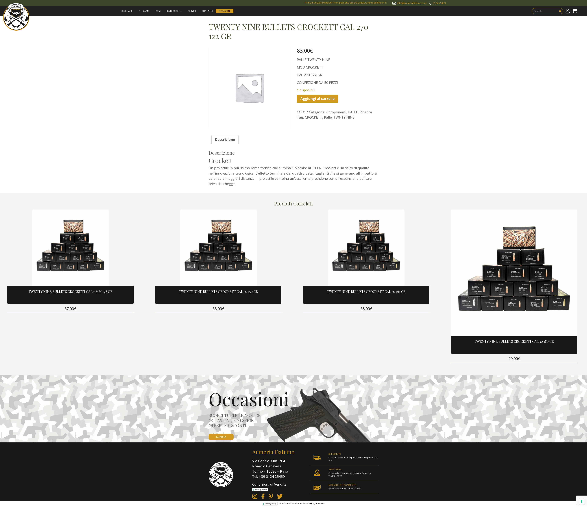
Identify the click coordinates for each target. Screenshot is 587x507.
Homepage (126, 10)
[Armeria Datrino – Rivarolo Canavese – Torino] (16, 16)
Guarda (221, 437)
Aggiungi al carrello (317, 98)
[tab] (225, 139)
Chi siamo (144, 10)
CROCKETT (313, 117)
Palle (328, 117)
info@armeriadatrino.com (411, 3)
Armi (158, 10)
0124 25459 (439, 3)
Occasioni (224, 10)
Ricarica (366, 112)
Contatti (207, 10)
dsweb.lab (320, 503)
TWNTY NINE (344, 117)
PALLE (353, 112)
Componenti (336, 112)
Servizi (192, 10)
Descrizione (225, 139)
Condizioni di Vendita (269, 484)
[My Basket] (574, 11)
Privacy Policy (261, 490)
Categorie (173, 10)
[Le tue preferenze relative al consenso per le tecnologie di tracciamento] (582, 502)
